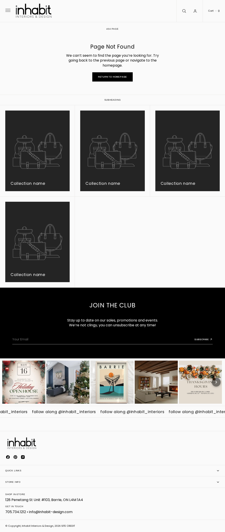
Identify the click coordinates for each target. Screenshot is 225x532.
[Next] (216, 382)
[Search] (184, 11)
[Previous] (8, 382)
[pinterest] (15, 457)
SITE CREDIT (68, 526)
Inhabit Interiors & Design (37, 526)
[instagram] (22, 457)
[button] (7, 11)
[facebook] (8, 457)
